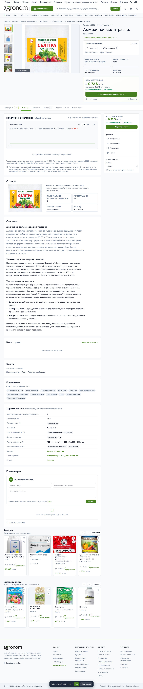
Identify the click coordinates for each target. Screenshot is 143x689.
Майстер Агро (11, 607)
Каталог (17, 2)
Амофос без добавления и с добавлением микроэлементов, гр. (63, 558)
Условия (103, 686)
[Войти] (136, 9)
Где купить (11, 108)
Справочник (69, 2)
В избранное (92, 99)
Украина (50, 460)
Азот (24, 372)
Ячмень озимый (81, 667)
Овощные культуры (87, 390)
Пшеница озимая (37, 394)
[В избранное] (24, 538)
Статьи (34, 2)
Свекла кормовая (73, 394)
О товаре (25, 108)
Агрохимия (31, 21)
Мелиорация (57, 662)
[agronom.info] (16, 8)
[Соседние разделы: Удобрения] (49, 21)
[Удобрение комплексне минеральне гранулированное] (89, 544)
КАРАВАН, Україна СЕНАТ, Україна (14, 611)
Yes (76, 684)
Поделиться (114, 148)
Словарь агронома (105, 662)
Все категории (58, 665)
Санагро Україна (85, 561)
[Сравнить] (24, 541)
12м (93, 124)
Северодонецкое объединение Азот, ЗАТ (63, 456)
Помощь (113, 2)
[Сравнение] (131, 9)
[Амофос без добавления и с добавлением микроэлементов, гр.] (64, 544)
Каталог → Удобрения (55, 451)
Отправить (91, 501)
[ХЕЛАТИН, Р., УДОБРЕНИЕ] (39, 595)
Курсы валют (103, 672)
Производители (45, 2)
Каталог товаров (18, 21)
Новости (25, 2)
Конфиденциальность (116, 686)
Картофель (69, 15)
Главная (8, 2)
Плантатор (59, 607)
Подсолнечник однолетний (17, 394)
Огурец (79, 15)
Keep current (86, 684)
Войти (50, 501)
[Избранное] (125, 9)
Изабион (83, 607)
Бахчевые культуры (15, 390)
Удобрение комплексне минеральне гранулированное (89, 557)
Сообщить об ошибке (17, 522)
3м (83, 124)
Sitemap (136, 686)
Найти (115, 9)
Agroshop (94, 161)
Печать (112, 153)
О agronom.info (126, 651)
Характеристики (62, 108)
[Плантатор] (64, 595)
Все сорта (96, 532)
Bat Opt (27, 163)
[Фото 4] (8, 58)
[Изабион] (89, 595)
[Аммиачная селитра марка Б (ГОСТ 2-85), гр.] (15, 544)
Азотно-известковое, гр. (38, 556)
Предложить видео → (89, 342)
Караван (33, 611)
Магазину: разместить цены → (86, 2)
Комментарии (77, 108)
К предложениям (121, 127)
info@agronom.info (13, 663)
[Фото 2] (8, 38)
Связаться (124, 667)
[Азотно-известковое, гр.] (39, 544)
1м (79, 124)
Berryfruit (34, 163)
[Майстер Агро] (15, 595)
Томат (16, 15)
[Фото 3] (8, 48)
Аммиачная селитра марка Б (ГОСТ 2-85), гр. (15, 556)
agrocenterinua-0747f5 (43, 161)
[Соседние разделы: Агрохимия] (36, 21)
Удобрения (88, 15)
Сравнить (133, 99)
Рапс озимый (52, 394)
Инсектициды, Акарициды (126, 15)
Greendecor (50, 163)
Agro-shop (29, 161)
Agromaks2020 (83, 161)
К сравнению (115, 143)
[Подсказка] (38, 414)
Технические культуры (16, 398)
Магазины (58, 2)
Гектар (75, 163)
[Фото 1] (8, 28)
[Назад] (82, 532)
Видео (47, 108)
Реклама (104, 2)
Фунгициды (109, 15)
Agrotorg (10, 163)
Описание (37, 108)
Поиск (100, 676)
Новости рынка (103, 655)
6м (88, 124)
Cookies (129, 686)
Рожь (62, 394)
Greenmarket (60, 163)
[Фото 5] (8, 67)
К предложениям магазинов (110, 94)
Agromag (64, 161)
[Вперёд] (88, 532)
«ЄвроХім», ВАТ (35, 559)
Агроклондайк (60, 563)
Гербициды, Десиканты (39, 15)
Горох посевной (32, 390)
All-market (19, 163)
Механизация (58, 658)
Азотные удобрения (36, 372)
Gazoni (41, 163)
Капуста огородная (48, 390)
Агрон (7, 559)
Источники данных (127, 655)
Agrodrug (56, 161)
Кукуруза (24, 15)
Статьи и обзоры (104, 651)
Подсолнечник (56, 15)
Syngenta (82, 610)
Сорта (55, 651)
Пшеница (98, 15)
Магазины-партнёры (106, 669)
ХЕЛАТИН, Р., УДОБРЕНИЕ (35, 608)
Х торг (68, 163)
